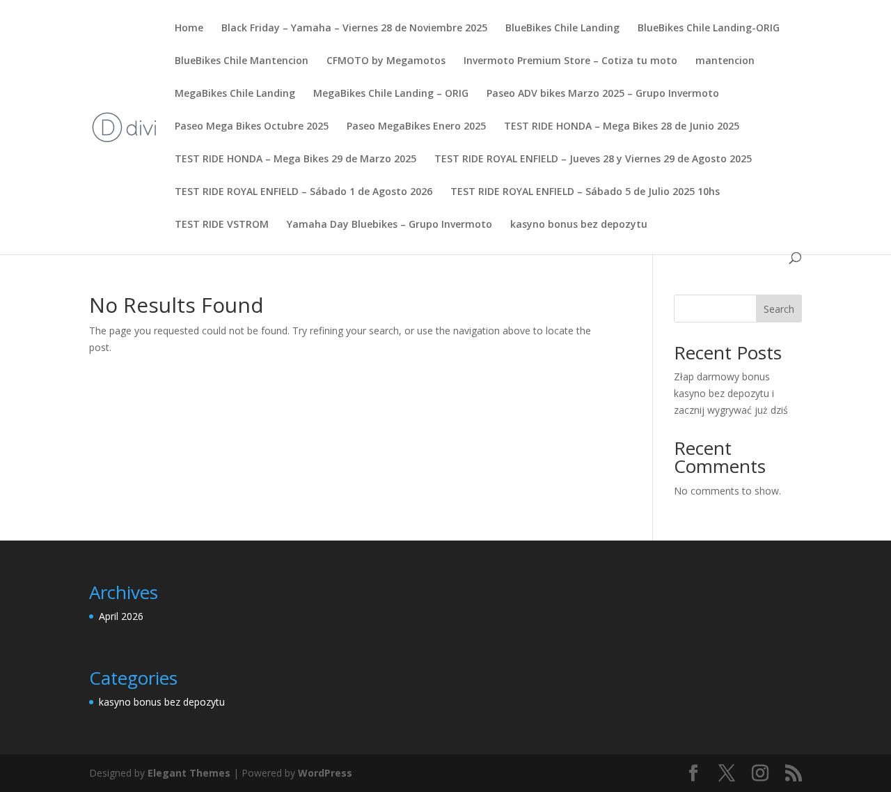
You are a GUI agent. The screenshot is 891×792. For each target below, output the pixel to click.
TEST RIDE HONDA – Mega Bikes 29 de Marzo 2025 (295, 159)
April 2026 (121, 616)
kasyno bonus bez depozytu (578, 225)
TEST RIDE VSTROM (222, 225)
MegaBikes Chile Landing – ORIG (390, 94)
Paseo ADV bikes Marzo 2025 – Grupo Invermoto (603, 94)
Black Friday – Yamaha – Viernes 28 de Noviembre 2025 (354, 28)
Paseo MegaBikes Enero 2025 (416, 126)
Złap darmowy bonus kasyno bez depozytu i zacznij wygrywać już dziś (731, 393)
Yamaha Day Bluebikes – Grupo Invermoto (389, 225)
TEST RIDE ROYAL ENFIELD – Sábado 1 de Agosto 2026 (303, 192)
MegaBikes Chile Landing (235, 94)
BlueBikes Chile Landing (562, 28)
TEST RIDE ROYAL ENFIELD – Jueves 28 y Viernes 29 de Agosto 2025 (593, 159)
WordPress (325, 772)
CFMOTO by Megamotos (386, 61)
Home (189, 28)
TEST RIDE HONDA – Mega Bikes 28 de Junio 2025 (621, 126)
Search (779, 309)
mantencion (725, 61)
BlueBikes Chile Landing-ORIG (709, 28)
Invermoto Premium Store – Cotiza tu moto (570, 61)
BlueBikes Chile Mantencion (241, 61)
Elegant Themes (189, 772)
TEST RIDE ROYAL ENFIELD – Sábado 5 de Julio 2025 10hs (585, 192)
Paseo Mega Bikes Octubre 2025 (252, 126)
